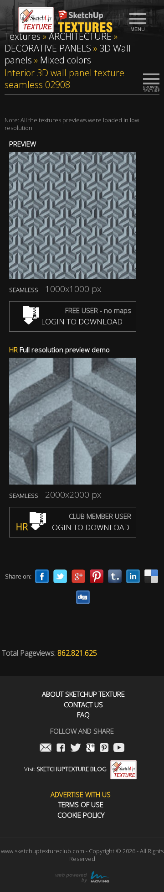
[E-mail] (45, 748)
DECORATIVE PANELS (48, 48)
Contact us (83, 704)
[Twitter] (60, 576)
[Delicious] (151, 576)
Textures (23, 36)
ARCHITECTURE (80, 36)
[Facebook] (42, 576)
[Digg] (83, 597)
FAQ (83, 714)
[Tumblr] (115, 576)
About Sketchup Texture (83, 694)
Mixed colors (65, 60)
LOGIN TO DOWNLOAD (81, 321)
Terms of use (80, 804)
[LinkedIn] (133, 576)
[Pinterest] (96, 576)
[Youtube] (118, 748)
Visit (65, 769)
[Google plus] (78, 576)
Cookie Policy (80, 815)
